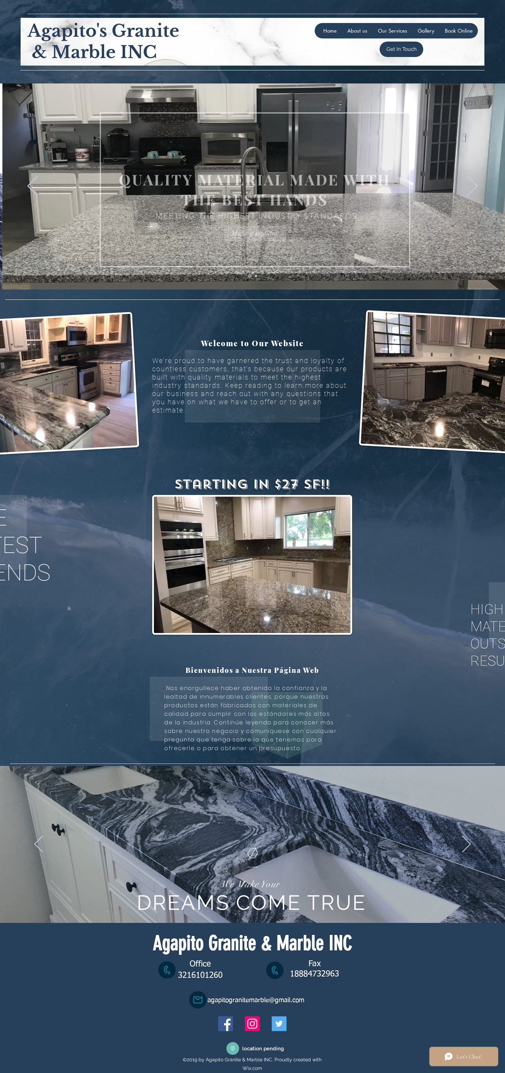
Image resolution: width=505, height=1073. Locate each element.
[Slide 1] (249, 276)
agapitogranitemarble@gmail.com (255, 1000)
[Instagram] (252, 1023)
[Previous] (32, 186)
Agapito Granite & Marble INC (252, 943)
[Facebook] (225, 1023)
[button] (252, 227)
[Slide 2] (255, 276)
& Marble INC (92, 52)
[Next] (472, 186)
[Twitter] (279, 1023)
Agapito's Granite (103, 30)
